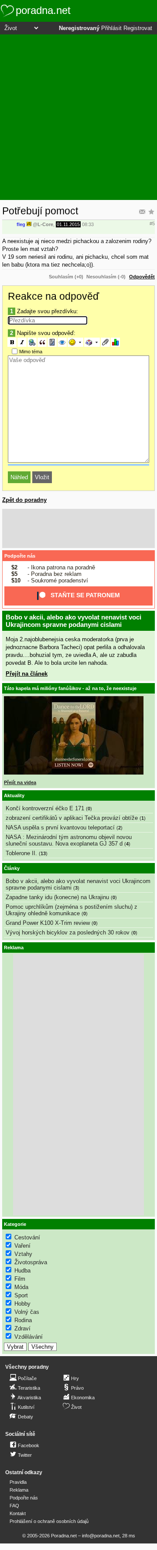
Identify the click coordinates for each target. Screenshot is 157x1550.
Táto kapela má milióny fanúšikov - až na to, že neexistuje (70, 688)
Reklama (19, 1489)
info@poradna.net (100, 1535)
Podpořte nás (19, 555)
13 (43, 853)
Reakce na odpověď (53, 296)
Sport (21, 1295)
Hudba (22, 1270)
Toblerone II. (21, 853)
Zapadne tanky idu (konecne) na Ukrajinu (57, 897)
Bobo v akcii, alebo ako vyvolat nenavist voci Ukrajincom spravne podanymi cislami (73, 620)
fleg (21, 224)
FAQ (14, 1505)
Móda (21, 1287)
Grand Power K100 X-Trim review (48, 923)
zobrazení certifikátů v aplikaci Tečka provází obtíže (72, 818)
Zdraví (22, 1328)
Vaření (22, 1245)
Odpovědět (142, 276)
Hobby (22, 1303)
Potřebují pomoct (40, 211)
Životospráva (30, 1262)
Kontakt (18, 1513)
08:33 (88, 224)
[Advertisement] (78, 117)
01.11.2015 (68, 224)
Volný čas (26, 1312)
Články (12, 868)
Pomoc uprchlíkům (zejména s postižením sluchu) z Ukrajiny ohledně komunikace (71, 910)
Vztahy (23, 1254)
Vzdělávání (28, 1336)
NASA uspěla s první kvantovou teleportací (60, 827)
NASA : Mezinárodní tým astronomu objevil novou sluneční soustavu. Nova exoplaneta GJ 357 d (69, 840)
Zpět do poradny (24, 500)
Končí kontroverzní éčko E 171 (45, 808)
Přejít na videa (20, 782)
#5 (152, 223)
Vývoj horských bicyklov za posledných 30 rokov (68, 932)
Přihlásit (111, 28)
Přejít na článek (27, 673)
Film (19, 1279)
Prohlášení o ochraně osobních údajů (49, 1521)
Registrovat (137, 28)
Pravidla (18, 1482)
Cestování (27, 1237)
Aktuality (14, 795)
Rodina (23, 1320)
